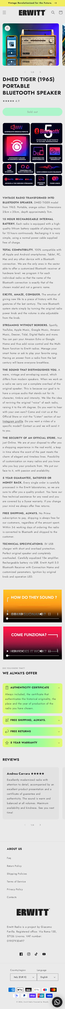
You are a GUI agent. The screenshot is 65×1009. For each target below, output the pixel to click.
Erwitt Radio (28, 1002)
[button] (4, 12)
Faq (9, 858)
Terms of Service (16, 881)
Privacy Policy (15, 889)
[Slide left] (25, 72)
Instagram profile (13, 421)
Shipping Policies (17, 873)
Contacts (12, 897)
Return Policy (14, 866)
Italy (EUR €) (20, 977)
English (44, 977)
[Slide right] (40, 72)
